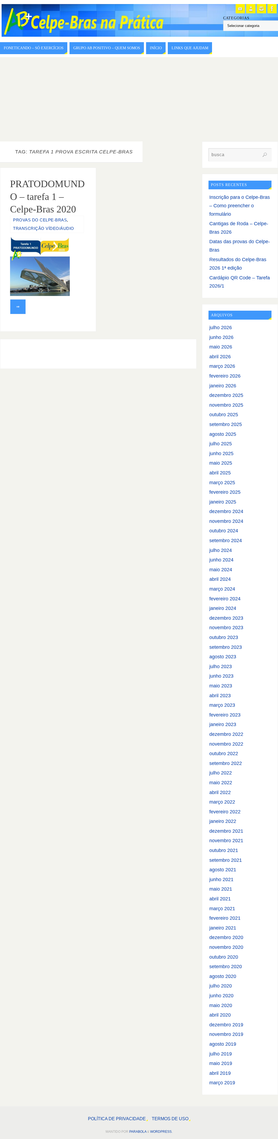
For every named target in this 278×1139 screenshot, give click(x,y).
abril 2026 (220, 356)
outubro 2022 (223, 753)
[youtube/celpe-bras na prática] (240, 8)
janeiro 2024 (222, 608)
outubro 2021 (223, 850)
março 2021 (222, 908)
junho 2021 (221, 879)
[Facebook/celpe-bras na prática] (272, 8)
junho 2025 (221, 453)
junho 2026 (221, 337)
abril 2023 (220, 695)
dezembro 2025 (226, 395)
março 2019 (222, 1082)
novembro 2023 (226, 627)
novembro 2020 (226, 947)
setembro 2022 (225, 763)
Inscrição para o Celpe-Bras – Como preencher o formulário (239, 206)
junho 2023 (221, 676)
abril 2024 (220, 579)
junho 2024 (221, 560)
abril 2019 (220, 1073)
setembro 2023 (225, 647)
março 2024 (222, 589)
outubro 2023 (223, 637)
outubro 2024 (223, 530)
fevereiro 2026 (225, 376)
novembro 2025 (226, 405)
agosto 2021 (222, 869)
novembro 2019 (226, 1034)
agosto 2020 (222, 976)
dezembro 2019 (226, 1024)
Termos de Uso (170, 1118)
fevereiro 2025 (225, 492)
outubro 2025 (223, 414)
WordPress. (161, 1132)
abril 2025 (220, 473)
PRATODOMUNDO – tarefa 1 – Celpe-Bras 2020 (47, 196)
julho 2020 (220, 986)
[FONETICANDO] (250, 8)
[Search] (264, 155)
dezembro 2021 (226, 831)
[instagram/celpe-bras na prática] (261, 8)
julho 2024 (220, 550)
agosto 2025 (222, 434)
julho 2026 (220, 327)
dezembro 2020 (226, 937)
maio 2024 (220, 569)
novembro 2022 (226, 744)
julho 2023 (220, 666)
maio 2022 (220, 782)
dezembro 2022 (226, 734)
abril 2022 (220, 792)
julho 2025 (220, 443)
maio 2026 (220, 347)
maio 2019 (220, 1063)
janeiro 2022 (222, 821)
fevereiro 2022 (225, 811)
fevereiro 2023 (225, 715)
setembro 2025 (225, 424)
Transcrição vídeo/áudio (43, 228)
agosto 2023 (222, 656)
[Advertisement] (139, 98)
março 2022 (222, 802)
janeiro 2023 (222, 724)
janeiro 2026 (222, 385)
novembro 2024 (226, 521)
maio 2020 (220, 1005)
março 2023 (222, 705)
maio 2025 (220, 463)
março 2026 (222, 366)
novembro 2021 (226, 840)
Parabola (137, 1132)
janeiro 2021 (222, 928)
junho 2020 (221, 995)
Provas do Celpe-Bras (40, 220)
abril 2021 (220, 899)
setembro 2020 (225, 966)
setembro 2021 (225, 860)
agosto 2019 (222, 1044)
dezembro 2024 (226, 511)
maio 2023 (220, 686)
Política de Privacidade (117, 1118)
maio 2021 (220, 889)
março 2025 (222, 482)
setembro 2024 (225, 540)
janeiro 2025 (222, 502)
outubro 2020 (223, 957)
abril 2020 (220, 1015)
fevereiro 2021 (225, 918)
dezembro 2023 (226, 618)
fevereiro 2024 (225, 598)
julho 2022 (220, 773)
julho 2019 (220, 1054)
